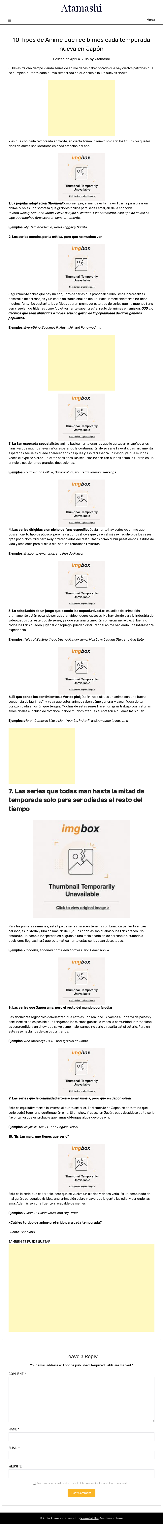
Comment (17, 1374)
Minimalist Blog (90, 1518)
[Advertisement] (81, 108)
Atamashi (81, 7)
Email (14, 1448)
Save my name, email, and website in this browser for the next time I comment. (82, 1483)
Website (15, 1466)
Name (14, 1429)
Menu (151, 20)
